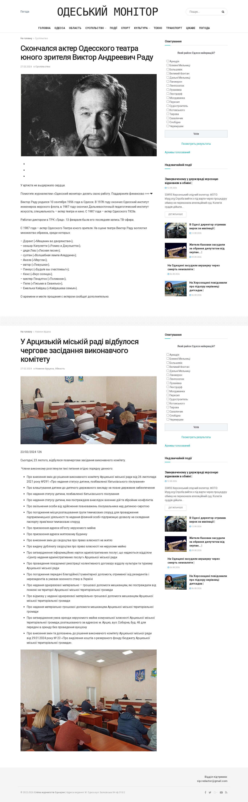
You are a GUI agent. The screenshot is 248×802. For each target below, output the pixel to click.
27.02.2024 (26, 66)
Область (75, 28)
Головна (44, 28)
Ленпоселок (177, 85)
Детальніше (175, 214)
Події (113, 28)
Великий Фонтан (179, 73)
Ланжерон (176, 81)
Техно (158, 28)
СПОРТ (125, 28)
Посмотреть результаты (196, 143)
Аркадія (174, 61)
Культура (141, 28)
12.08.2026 (171, 188)
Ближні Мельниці (180, 65)
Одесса (59, 28)
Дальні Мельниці (180, 77)
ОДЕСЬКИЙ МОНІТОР (107, 11)
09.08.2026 (196, 257)
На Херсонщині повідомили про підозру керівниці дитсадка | (208, 286)
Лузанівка (176, 89)
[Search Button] (223, 11)
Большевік (176, 69)
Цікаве (190, 28)
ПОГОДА (204, 28)
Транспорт (174, 28)
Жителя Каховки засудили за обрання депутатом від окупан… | (207, 248)
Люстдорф (176, 93)
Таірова (174, 114)
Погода (25, 11)
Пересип (175, 101)
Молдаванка (177, 98)
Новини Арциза (43, 331)
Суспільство (94, 28)
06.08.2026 (174, 274)
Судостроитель (179, 105)
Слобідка (175, 122)
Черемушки (176, 126)
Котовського (177, 110)
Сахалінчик (176, 118)
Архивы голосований (177, 152)
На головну (26, 38)
